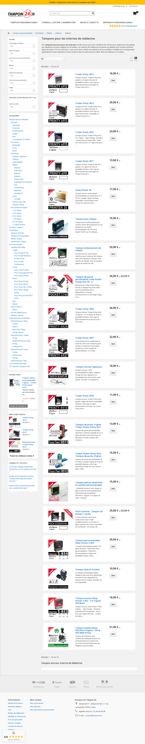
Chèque (15, 159)
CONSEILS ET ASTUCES (18, 463)
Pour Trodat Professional (19, 262)
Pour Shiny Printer (21, 281)
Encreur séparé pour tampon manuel (19, 313)
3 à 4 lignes (16, 213)
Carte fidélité (17, 162)
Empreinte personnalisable (117, 22)
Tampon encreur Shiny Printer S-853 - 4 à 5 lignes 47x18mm (88, 600)
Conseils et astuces (15, 726)
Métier (49, 33)
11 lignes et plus (18, 224)
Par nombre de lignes (19, 207)
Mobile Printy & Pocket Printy (21, 342)
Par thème (40, 33)
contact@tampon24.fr (93, 715)
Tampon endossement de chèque (88, 249)
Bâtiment (17, 190)
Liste (135, 60)
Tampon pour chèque (86, 219)
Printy (14, 338)
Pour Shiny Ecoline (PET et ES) (23, 296)
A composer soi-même (21, 139)
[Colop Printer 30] (58, 199)
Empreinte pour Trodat (19, 335)
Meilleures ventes (17, 414)
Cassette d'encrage (18, 247)
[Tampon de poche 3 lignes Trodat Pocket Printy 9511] (58, 434)
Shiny (14, 278)
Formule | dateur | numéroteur (59, 22)
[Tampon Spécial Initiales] (58, 578)
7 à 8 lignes (16, 219)
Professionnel (17, 131)
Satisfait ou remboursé (17, 716)
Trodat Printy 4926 (84, 309)
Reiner (14, 304)
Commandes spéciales (17, 363)
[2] (113, 26)
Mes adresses (35, 706)
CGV (9, 710)
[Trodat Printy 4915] (58, 141)
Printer (15, 324)
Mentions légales (14, 706)
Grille (131, 60)
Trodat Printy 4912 (84, 74)
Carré (14, 148)
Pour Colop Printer (21, 270)
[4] (117, 26)
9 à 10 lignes (17, 221)
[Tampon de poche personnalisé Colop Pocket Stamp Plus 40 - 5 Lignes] (58, 286)
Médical (58, 33)
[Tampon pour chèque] (58, 228)
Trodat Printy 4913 (84, 103)
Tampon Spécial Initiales (87, 569)
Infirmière (18, 170)
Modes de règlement (16, 713)
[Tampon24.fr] (28, 14)
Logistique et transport (23, 182)
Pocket (15, 358)
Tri (42, 59)
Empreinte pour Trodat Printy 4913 (28, 444)
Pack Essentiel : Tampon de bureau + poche (89, 512)
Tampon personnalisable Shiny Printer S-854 (87, 541)
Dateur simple (16, 238)
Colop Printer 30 (83, 190)
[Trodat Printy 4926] (58, 318)
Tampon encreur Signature (88, 367)
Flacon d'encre (16, 307)
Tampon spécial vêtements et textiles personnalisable (89, 483)
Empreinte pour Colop (19, 349)
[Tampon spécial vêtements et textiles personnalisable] (58, 492)
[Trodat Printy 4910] (58, 405)
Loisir (14, 196)
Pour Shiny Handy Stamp (21, 291)
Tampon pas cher (19, 202)
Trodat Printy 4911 (84, 161)
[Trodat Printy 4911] (58, 170)
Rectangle (16, 145)
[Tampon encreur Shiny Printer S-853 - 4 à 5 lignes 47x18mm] (58, 607)
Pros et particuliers (15, 719)
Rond (14, 151)
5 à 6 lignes (16, 216)
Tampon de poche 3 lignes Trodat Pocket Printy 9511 (88, 425)
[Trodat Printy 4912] (14, 422)
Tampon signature (19, 156)
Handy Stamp (17, 332)
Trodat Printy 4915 (84, 132)
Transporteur (19, 187)
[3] (115, 26)
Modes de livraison (15, 703)
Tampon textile (18, 204)
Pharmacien (18, 179)
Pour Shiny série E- (21, 284)
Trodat (14, 250)
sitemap (11, 729)
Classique (16, 125)
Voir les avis (131, 26)
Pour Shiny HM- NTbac (23, 287)
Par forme (15, 142)
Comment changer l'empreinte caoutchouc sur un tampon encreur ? (22, 469)
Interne (17, 173)
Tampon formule (17, 233)
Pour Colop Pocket (21, 275)
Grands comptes (14, 723)
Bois (14, 136)
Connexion (133, 6)
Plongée (17, 199)
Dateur (15, 133)
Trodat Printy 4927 (84, 338)
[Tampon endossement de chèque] (58, 257)
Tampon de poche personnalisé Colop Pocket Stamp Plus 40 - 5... (88, 279)
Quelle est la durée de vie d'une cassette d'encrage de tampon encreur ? (21, 478)
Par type (14, 122)
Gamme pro (17, 355)
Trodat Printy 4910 (84, 396)
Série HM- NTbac (18, 329)
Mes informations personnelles (42, 710)
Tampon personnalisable (23, 22)
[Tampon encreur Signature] (58, 376)
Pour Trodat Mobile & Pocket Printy (22, 257)
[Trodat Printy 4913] (14, 434)
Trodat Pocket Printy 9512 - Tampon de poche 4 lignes (88, 454)
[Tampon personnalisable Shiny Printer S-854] (58, 550)
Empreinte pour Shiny (19, 321)
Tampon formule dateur (20, 236)
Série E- (15, 326)
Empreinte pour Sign (19, 361)
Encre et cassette (89, 22)
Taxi (15, 185)
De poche (16, 128)
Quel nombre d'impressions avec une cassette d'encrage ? (22, 486)
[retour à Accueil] (8, 33)
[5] (119, 26)
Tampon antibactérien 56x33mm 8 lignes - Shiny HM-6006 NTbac (87, 630)
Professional (17, 346)
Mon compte (36, 699)
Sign (14, 301)
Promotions (14, 374)
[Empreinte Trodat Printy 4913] (14, 446)
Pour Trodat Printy (21, 253)
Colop (14, 267)
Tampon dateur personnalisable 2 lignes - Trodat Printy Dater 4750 (29, 382)
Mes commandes (36, 703)
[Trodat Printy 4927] (58, 347)
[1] (110, 26)
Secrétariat (18, 193)
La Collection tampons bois (19, 366)
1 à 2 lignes (16, 210)
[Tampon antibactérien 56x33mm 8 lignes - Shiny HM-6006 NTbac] (58, 637)
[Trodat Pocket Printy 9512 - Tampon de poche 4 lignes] (58, 463)
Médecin (17, 176)
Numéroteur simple (18, 241)
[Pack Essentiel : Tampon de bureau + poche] (58, 521)
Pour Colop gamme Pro (23, 273)
